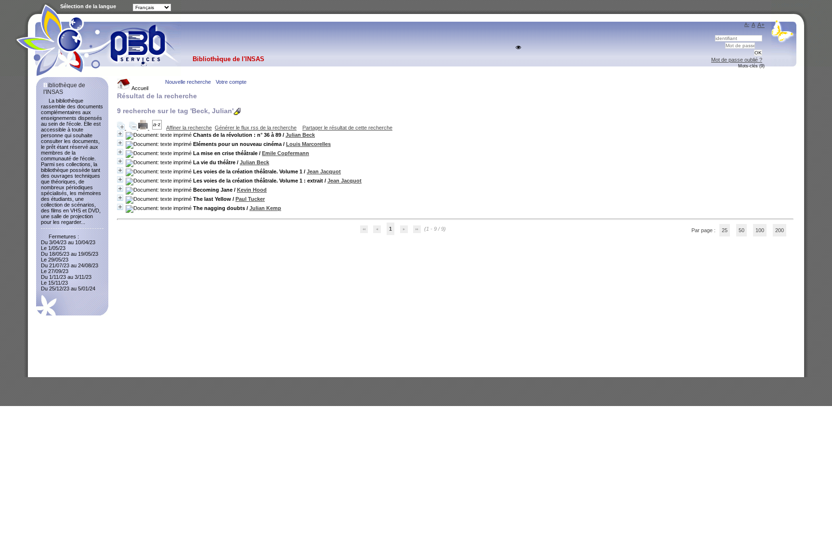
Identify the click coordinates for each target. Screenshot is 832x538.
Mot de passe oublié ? (736, 60)
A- (746, 24)
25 (725, 230)
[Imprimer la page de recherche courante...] (143, 128)
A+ (761, 25)
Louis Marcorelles (308, 144)
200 (779, 230)
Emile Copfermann (285, 153)
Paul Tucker (250, 199)
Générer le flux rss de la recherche (256, 128)
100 (759, 230)
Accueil (139, 88)
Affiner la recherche (189, 128)
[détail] (120, 134)
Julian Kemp (265, 208)
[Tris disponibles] (157, 128)
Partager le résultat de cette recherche (347, 128)
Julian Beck (300, 135)
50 (741, 230)
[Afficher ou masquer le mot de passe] (518, 47)
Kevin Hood (252, 190)
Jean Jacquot (324, 171)
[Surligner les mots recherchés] (237, 111)
